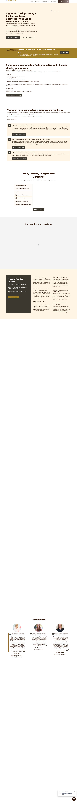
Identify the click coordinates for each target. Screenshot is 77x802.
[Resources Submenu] (48, 1)
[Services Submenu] (40, 1)
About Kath (53, 1)
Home (31, 1)
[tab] (23, 185)
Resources (45, 1)
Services (37, 1)
